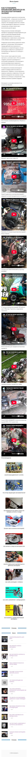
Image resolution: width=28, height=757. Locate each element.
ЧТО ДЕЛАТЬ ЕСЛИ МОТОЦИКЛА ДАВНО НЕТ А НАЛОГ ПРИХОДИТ (17, 698)
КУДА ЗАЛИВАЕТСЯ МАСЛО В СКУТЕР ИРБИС (16, 663)
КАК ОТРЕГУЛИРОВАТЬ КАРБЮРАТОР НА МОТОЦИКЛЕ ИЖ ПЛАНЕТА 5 (17, 690)
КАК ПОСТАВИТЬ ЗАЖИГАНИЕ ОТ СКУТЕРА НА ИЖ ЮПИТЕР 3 (17, 724)
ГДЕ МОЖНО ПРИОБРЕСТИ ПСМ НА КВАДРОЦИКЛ (17, 706)
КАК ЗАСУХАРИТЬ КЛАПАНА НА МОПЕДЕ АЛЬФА (17, 655)
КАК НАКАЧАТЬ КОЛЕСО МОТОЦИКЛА (15, 646)
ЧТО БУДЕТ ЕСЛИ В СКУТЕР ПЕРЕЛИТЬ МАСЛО (16, 672)
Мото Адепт (14, 1)
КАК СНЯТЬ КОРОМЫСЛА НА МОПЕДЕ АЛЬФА (16, 715)
